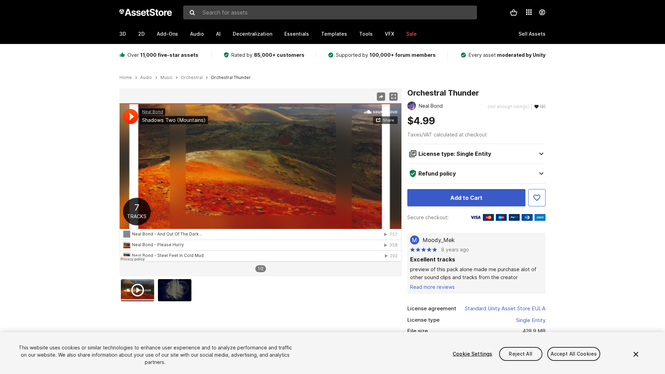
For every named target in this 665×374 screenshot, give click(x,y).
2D (141, 34)
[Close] (636, 354)
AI (218, 34)
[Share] (381, 96)
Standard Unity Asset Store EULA (505, 308)
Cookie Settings (472, 354)
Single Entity (531, 320)
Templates (334, 34)
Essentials (296, 34)
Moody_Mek (439, 240)
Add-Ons (167, 34)
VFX (389, 34)
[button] (513, 12)
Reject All (520, 354)
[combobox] (330, 12)
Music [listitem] (166, 77)
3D (122, 34)
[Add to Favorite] (537, 197)
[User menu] (542, 12)
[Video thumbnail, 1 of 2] (139, 290)
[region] (260, 182)
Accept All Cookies (574, 354)
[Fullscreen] (393, 96)
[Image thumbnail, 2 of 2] (176, 290)
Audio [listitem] (146, 77)
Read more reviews (432, 287)
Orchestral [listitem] (192, 77)
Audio (197, 34)
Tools (366, 34)
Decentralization (252, 34)
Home (125, 77)
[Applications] (529, 12)
